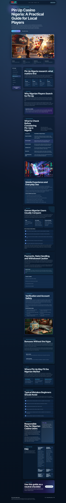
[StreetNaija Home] (13, 2)
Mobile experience (15, 76)
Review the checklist (49, 486)
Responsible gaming (50, 497)
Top (45, 497)
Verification (14, 82)
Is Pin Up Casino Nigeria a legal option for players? (40, 448)
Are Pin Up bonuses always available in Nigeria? (48, 470)
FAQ (38, 2)
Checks (30, 2)
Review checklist (15, 74)
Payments (35, 2)
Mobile (32, 2)
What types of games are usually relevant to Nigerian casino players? (40, 475)
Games (14, 78)
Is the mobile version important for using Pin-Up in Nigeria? (48, 475)
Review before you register (16, 88)
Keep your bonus (53, 2)
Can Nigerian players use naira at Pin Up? (48, 448)
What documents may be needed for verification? (40, 470)
